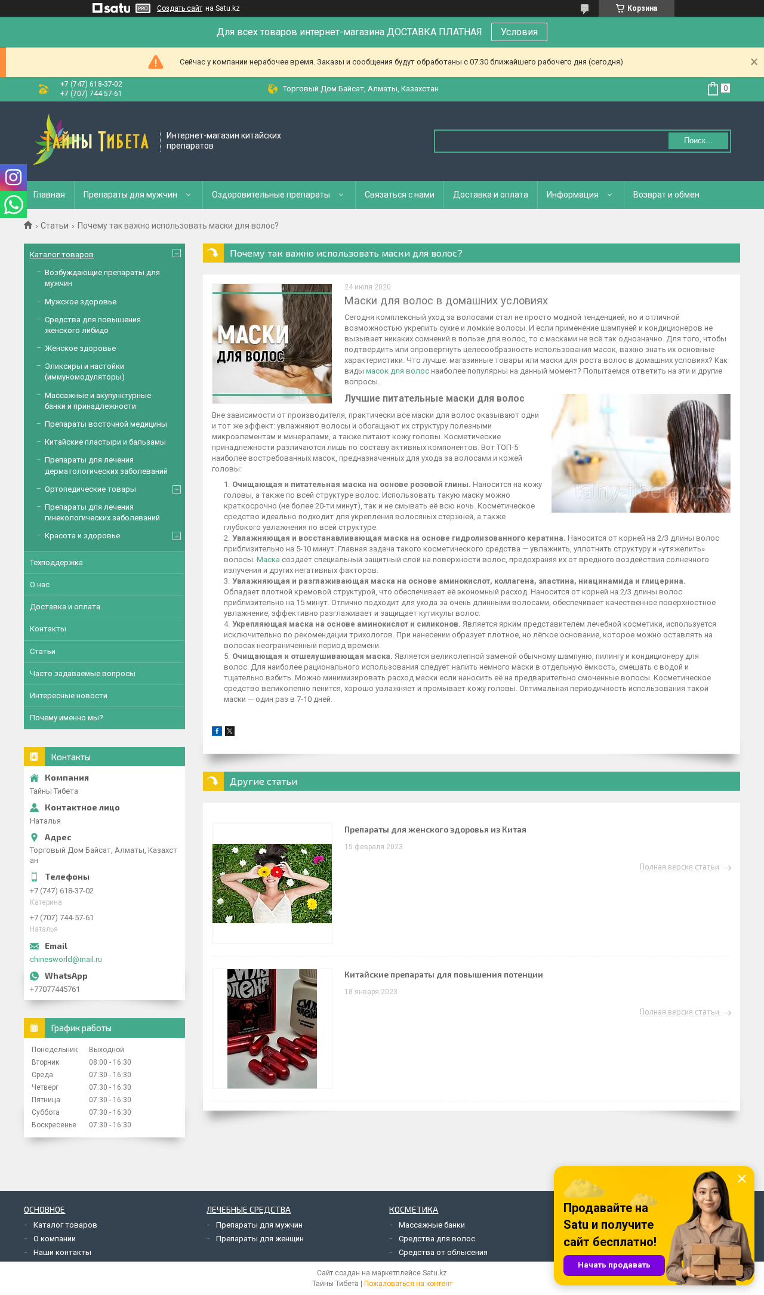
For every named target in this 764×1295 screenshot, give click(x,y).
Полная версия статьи (679, 867)
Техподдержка (56, 562)
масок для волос (397, 370)
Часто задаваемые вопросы (82, 673)
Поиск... (698, 140)
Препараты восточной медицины (106, 424)
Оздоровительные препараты (271, 194)
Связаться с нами (400, 194)
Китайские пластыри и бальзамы (105, 441)
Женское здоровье (80, 348)
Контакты (48, 628)
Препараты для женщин (260, 1238)
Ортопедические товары (90, 489)
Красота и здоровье (82, 535)
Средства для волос (437, 1238)
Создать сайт (179, 8)
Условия (519, 32)
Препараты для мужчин (130, 194)
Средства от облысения (443, 1252)
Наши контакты (62, 1252)
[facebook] (217, 733)
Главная (49, 194)
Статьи (55, 225)
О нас (40, 584)
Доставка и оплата (490, 194)
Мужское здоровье (80, 301)
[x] (230, 733)
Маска (269, 559)
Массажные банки (432, 1224)
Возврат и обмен (666, 194)
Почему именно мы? (66, 717)
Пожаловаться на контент (408, 1283)
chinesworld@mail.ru (66, 959)
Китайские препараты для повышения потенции (443, 974)
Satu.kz (435, 1273)
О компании (54, 1238)
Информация (573, 194)
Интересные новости (68, 695)
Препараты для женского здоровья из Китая (435, 829)
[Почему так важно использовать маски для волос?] (272, 343)
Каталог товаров (62, 254)
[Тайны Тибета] (92, 141)
